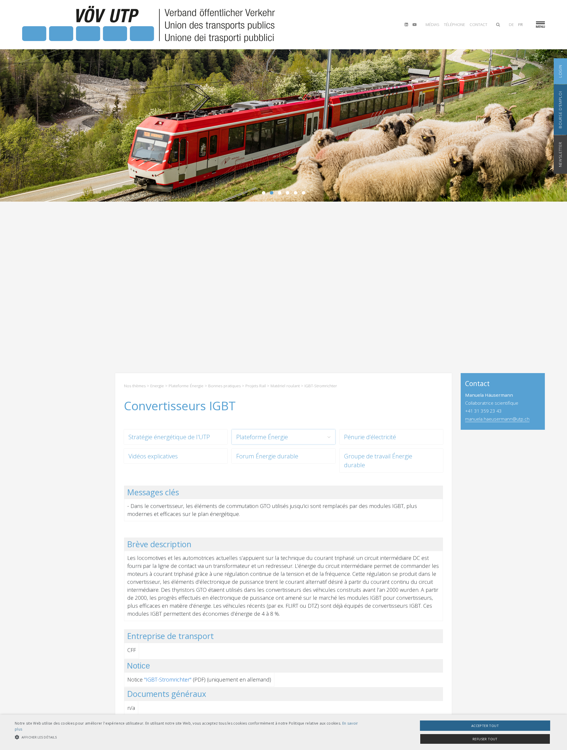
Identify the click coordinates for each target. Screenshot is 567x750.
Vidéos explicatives (153, 456)
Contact (478, 24)
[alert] (283, 732)
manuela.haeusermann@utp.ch (497, 419)
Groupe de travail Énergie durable (378, 460)
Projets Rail (255, 385)
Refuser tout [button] (485, 739)
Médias (432, 24)
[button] (189, 737)
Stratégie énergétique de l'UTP (169, 437)
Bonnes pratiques (224, 385)
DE (511, 24)
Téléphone (454, 24)
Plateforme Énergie (186, 385)
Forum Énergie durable (267, 456)
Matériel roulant (285, 385)
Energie (157, 385)
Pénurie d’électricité (370, 437)
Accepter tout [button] (485, 725)
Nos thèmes (135, 385)
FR (520, 24)
